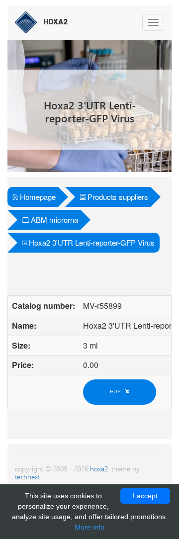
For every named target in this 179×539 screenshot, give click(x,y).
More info (89, 527)
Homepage (37, 196)
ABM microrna (53, 219)
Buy (117, 391)
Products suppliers (117, 196)
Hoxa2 (99, 468)
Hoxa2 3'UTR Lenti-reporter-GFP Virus (91, 242)
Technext (27, 476)
